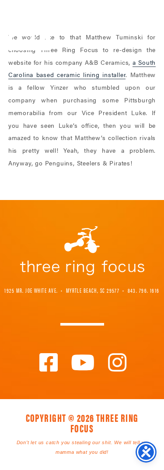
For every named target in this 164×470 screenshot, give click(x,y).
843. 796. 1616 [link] (144, 290)
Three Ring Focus (82, 250)
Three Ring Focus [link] (29, 25)
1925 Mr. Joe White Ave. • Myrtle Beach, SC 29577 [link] (61, 290)
